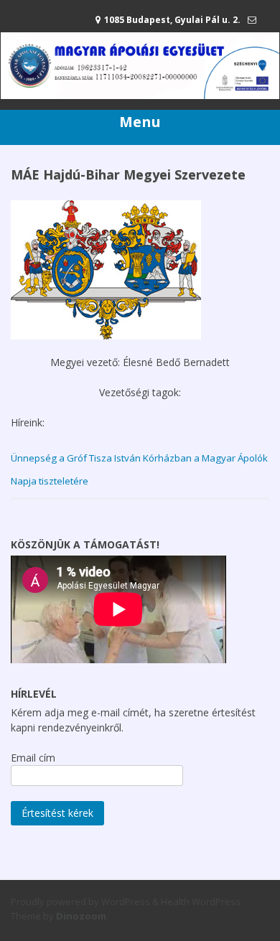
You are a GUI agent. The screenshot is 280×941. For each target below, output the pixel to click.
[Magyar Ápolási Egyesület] (140, 95)
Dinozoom (81, 915)
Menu (140, 121)
